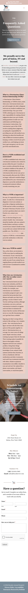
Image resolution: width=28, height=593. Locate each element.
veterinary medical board (14, 215)
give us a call (17, 401)
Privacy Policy (9, 587)
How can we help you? (8, 522)
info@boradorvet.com (16, 474)
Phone (3, 516)
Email (3, 509)
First (2, 506)
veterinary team (16, 406)
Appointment (14, 40)
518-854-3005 (15, 471)
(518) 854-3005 (14, 2)
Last (16, 506)
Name (3, 501)
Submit (5, 544)
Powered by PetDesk (18, 589)
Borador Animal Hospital (11, 65)
